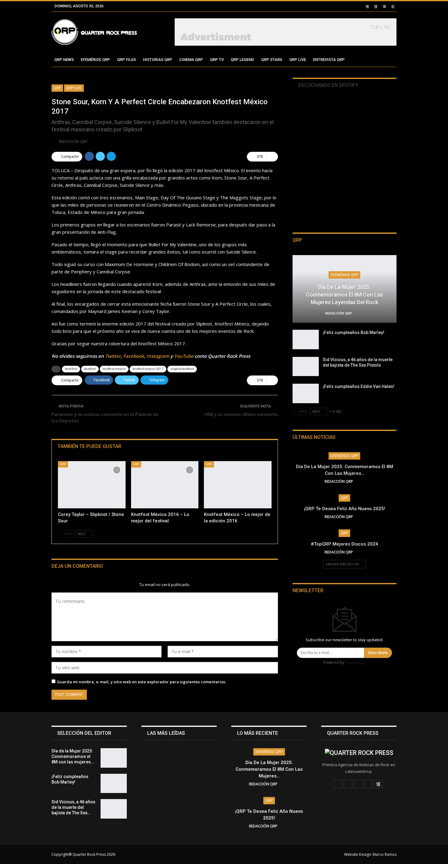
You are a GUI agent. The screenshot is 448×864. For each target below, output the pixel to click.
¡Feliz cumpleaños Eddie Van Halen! (358, 386)
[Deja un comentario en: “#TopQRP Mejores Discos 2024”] (362, 552)
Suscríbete (378, 652)
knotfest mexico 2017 (148, 369)
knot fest (71, 369)
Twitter (113, 356)
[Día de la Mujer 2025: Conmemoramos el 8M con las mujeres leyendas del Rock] (114, 758)
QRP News (64, 59)
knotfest (90, 369)
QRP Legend (242, 59)
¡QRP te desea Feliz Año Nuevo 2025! (344, 508)
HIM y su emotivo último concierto (241, 414)
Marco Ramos (384, 854)
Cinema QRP (191, 59)
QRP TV (217, 59)
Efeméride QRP (95, 59)
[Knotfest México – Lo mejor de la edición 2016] (238, 484)
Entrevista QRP (329, 59)
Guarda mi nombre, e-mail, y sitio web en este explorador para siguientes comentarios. (141, 681)
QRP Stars (271, 59)
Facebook (133, 356)
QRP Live (297, 59)
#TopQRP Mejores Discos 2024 (344, 544)
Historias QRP (157, 59)
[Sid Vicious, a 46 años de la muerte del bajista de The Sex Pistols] (306, 366)
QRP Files (126, 59)
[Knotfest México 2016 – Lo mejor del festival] (165, 484)
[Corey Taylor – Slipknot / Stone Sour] (92, 484)
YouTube (184, 356)
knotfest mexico (114, 369)
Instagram (158, 356)
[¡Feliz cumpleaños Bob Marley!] (306, 339)
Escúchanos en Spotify (327, 85)
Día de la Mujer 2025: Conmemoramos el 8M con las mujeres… (269, 769)
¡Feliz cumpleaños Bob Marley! (353, 332)
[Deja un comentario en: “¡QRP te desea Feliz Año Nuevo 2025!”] (362, 516)
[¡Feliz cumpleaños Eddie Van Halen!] (306, 393)
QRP (57, 88)
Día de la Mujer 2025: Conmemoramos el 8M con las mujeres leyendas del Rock (344, 294)
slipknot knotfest (182, 369)
